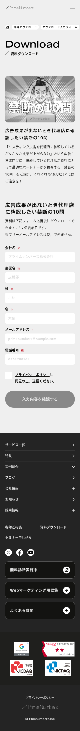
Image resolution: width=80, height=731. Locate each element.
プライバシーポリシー (32, 375)
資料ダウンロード (25, 27)
